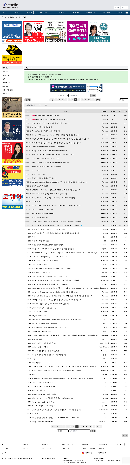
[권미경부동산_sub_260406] (99, 31)
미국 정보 (62, 12)
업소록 (120, 12)
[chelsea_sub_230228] (12, 152)
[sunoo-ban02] (77, 31)
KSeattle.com (15, 458)
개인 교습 (5, 71)
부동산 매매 (6, 82)
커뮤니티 (76, 12)
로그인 (117, 7)
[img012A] (12, 130)
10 (89, 100)
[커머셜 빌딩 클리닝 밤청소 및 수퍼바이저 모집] (12, 53)
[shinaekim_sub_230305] (33, 31)
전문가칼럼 (106, 12)
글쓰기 (27, 100)
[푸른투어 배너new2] (12, 31)
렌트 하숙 (5, 79)
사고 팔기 (5, 86)
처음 (52, 100)
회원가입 (124, 7)
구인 (39, 105)
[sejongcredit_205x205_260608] (12, 107)
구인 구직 (6, 75)
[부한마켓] (12, 175)
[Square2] (55, 31)
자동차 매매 (6, 93)
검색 (93, 95)
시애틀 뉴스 (15, 12)
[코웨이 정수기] (12, 198)
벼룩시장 (30, 12)
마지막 (97, 100)
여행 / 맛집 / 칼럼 (45, 12)
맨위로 (119, 444)
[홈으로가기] (10, 5)
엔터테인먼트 (90, 12)
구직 (46, 105)
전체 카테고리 (30, 105)
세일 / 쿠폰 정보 (7, 90)
